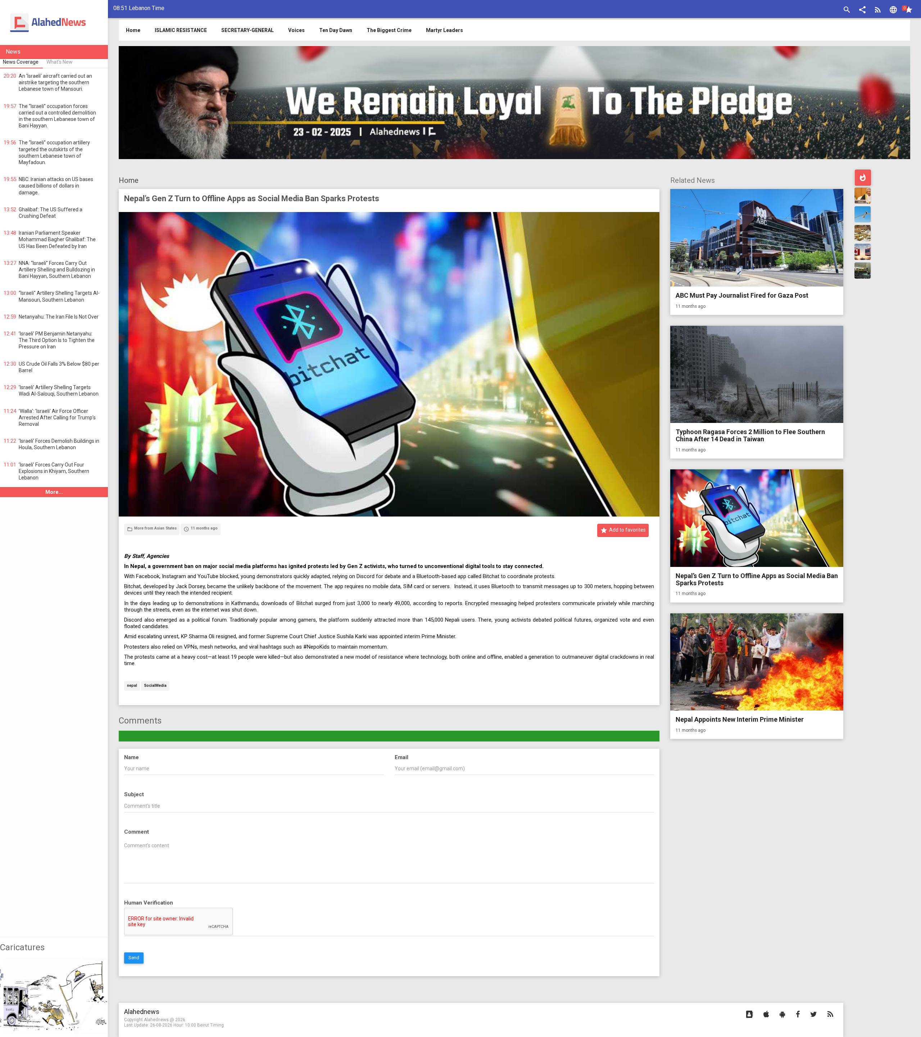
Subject (134, 794)
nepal (132, 686)
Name (131, 757)
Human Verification (148, 903)
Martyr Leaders (444, 30)
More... (54, 492)
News (13, 51)
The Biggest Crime (389, 30)
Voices (296, 30)
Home (129, 180)
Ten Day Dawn (335, 30)
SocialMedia (155, 686)
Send (133, 957)
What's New (59, 62)
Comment (136, 832)
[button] (862, 10)
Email (401, 757)
